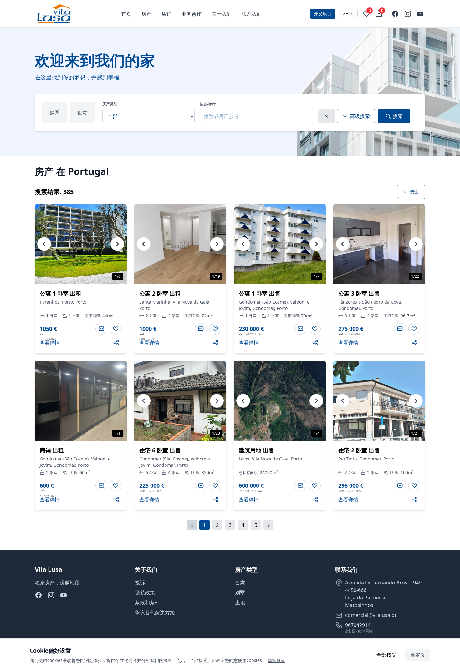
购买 (55, 112)
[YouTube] (420, 14)
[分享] (116, 342)
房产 (146, 13)
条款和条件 (147, 602)
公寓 (240, 582)
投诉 (140, 582)
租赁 (82, 112)
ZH (346, 14)
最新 (415, 191)
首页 (126, 13)
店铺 (166, 13)
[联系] (101, 329)
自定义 (417, 654)
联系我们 (252, 13)
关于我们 (222, 13)
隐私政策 (145, 592)
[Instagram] (408, 14)
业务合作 (191, 13)
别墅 (240, 592)
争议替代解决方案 (155, 612)
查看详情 (50, 342)
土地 (240, 602)
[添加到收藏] (116, 329)
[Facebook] (395, 14)
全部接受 (386, 654)
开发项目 (322, 14)
